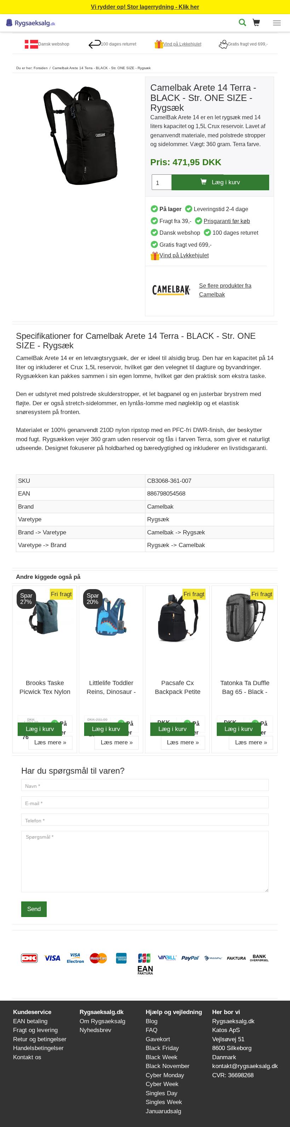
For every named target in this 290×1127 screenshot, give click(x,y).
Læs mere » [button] (50, 742)
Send (34, 909)
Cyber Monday (165, 1075)
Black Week (162, 1057)
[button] (258, 23)
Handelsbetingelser (38, 1048)
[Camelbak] (175, 290)
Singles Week (164, 1102)
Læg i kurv (223, 182)
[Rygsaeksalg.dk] (31, 22)
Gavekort (158, 1039)
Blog (151, 1021)
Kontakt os (27, 1057)
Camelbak (160, 506)
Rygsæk (158, 519)
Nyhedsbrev (95, 1030)
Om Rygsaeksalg (102, 1021)
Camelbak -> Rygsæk (176, 532)
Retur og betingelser (39, 1039)
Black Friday (162, 1048)
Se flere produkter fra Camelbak (225, 290)
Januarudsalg (163, 1111)
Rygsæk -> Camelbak (176, 545)
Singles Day (162, 1093)
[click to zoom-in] (80, 135)
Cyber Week (162, 1084)
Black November (168, 1066)
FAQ (151, 1030)
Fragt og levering (35, 1030)
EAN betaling (30, 1021)
